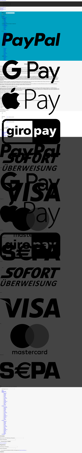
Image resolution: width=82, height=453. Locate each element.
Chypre (5, 34)
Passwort (3, 439)
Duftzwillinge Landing (5, 132)
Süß (4, 28)
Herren (3, 31)
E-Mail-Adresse (4, 446)
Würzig (5, 44)
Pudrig (5, 26)
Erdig (4, 36)
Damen (3, 16)
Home (3, 12)
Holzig (5, 24)
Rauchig (5, 27)
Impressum (3, 133)
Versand (3, 134)
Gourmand (5, 38)
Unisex (3, 46)
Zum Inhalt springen (3, 0)
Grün (4, 23)
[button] (3, 17)
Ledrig (5, 25)
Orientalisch (5, 41)
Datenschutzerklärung (22, 450)
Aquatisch (5, 17)
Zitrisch (5, 29)
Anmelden (9, 441)
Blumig (5, 18)
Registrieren (2, 451)
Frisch (5, 396)
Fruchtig (5, 37)
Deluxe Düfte (4, 14)
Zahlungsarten (4, 135)
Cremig (5, 35)
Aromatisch (5, 33)
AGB (2, 131)
